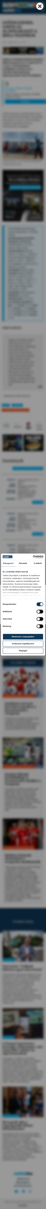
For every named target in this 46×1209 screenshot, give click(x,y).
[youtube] (16, 1191)
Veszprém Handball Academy (15, 410)
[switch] (40, 611)
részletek (37, 502)
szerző (16, 424)
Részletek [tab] (23, 563)
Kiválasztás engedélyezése (23, 644)
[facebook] (23, 1191)
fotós (38, 423)
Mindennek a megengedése (23, 637)
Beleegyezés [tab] (8, 563)
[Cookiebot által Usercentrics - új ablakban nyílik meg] (33, 556)
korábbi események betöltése (28, 468)
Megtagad (23, 651)
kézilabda (17, 405)
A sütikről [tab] (38, 563)
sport (5, 405)
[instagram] (30, 1191)
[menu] (42, 10)
